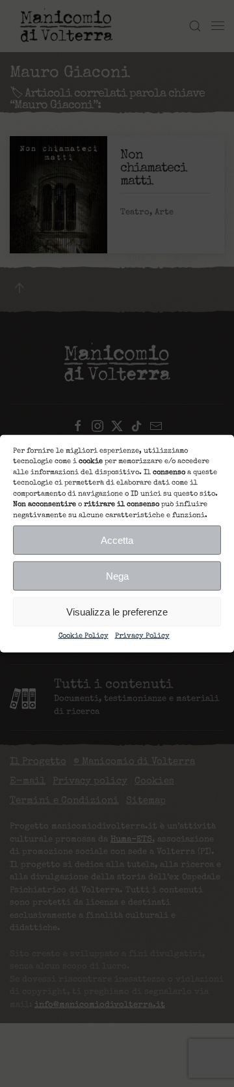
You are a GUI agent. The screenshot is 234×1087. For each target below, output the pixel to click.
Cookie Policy (83, 636)
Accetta (117, 539)
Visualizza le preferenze (117, 611)
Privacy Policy (142, 636)
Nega (117, 575)
